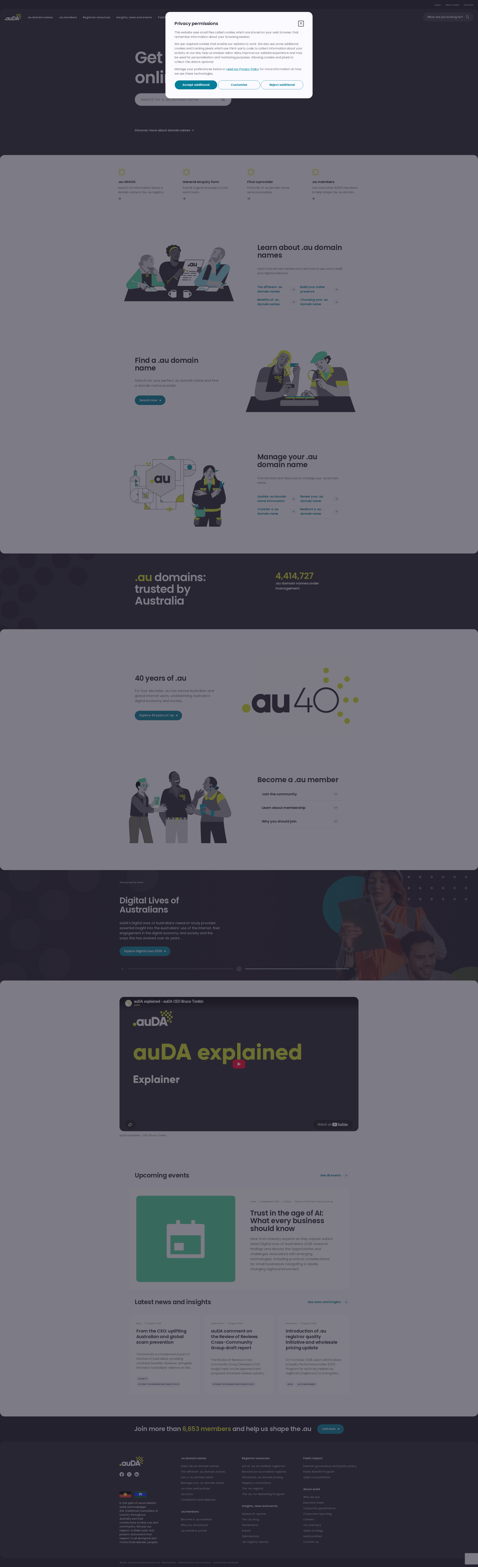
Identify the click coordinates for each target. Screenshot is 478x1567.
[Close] (301, 23)
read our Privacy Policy (242, 69)
